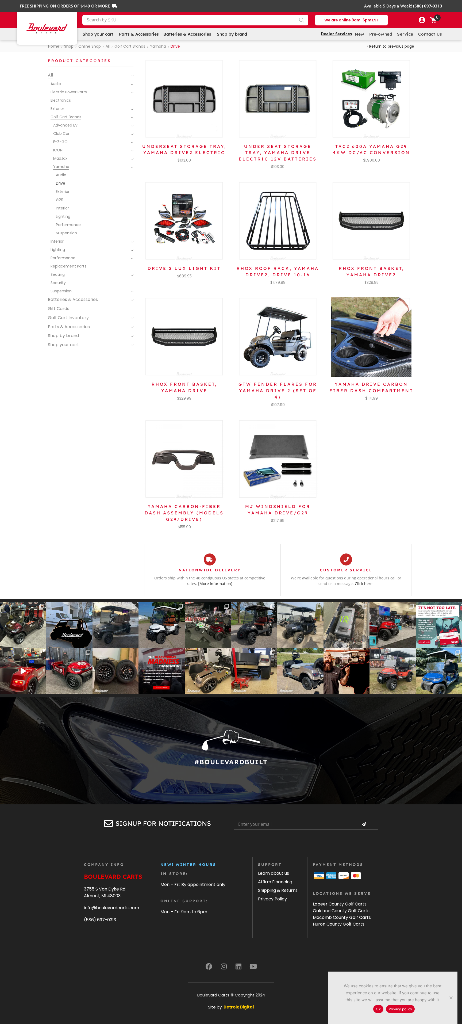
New (359, 34)
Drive (60, 183)
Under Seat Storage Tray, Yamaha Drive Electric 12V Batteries (278, 153)
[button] (422, 20)
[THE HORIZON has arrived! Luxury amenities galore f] (439, 671)
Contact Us (430, 34)
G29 (59, 199)
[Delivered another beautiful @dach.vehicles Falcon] (161, 625)
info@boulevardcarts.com (111, 908)
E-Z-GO (60, 141)
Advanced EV (65, 125)
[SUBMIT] (363, 824)
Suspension (66, 233)
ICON (58, 150)
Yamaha (158, 46)
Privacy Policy (272, 899)
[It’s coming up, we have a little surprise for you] (69, 625)
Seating (58, 274)
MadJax (60, 158)
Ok (378, 1009)
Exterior (57, 108)
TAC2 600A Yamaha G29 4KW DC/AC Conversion (371, 149)
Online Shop (89, 46)
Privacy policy (400, 1009)
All (108, 46)
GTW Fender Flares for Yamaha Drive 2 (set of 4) (277, 390)
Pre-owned (380, 34)
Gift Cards (58, 308)
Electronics (61, 100)
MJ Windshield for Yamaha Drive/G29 (277, 509)
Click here (363, 583)
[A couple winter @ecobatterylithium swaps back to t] (347, 625)
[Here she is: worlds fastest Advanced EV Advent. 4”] (69, 671)
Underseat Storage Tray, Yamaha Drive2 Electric (184, 149)
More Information (215, 583)
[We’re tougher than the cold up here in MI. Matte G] (116, 625)
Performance (68, 224)
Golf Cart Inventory (68, 318)
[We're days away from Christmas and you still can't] (439, 625)
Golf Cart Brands (129, 46)
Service (405, 34)
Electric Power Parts (69, 92)
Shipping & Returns (278, 890)
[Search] (301, 20)
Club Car (61, 133)
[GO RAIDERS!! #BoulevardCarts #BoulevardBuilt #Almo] (392, 671)
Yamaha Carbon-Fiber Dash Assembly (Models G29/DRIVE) (184, 513)
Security (58, 282)
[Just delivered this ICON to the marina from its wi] (254, 625)
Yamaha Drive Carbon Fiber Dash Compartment (371, 387)
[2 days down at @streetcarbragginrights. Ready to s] (208, 625)
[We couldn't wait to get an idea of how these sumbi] (254, 671)
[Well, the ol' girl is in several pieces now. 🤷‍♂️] (208, 671)
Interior (62, 208)
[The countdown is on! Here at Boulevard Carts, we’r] (347, 671)
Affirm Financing (275, 882)
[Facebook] (209, 966)
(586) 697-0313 (100, 920)
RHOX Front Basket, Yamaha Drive (184, 387)
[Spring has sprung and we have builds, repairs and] (300, 625)
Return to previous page (391, 46)
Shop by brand (63, 336)
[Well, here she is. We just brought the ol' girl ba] (300, 671)
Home (53, 46)
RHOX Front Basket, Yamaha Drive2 (371, 271)
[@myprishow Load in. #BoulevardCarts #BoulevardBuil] (23, 671)
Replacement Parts (68, 266)
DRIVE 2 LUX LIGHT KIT (184, 268)
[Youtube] (253, 966)
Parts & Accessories (69, 327)
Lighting (63, 216)
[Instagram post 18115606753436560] (392, 625)
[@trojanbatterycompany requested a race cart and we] (23, 625)
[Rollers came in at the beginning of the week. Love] (116, 671)
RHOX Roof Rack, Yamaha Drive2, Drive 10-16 (278, 271)
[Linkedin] (238, 966)
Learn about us (273, 873)
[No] (450, 997)
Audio (56, 83)
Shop (69, 46)
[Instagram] (223, 966)
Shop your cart (63, 345)
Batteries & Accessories (73, 299)
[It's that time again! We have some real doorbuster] (161, 671)
